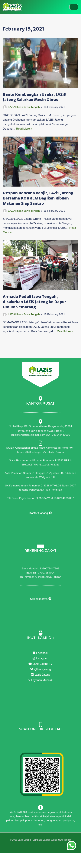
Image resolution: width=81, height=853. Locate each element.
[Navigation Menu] (73, 7)
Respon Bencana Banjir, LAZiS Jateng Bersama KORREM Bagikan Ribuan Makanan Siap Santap (38, 198)
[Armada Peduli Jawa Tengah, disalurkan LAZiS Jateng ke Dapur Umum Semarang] (40, 265)
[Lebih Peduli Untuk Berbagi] (12, 7)
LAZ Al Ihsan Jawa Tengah (24, 107)
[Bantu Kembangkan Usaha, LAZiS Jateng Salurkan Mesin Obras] (40, 63)
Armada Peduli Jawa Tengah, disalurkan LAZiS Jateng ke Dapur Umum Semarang (34, 301)
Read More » (24, 128)
